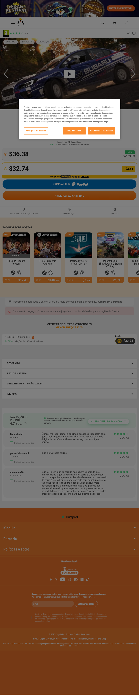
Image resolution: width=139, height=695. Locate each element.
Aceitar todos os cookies (101, 131)
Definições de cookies (36, 131)
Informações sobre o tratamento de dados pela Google (85, 121)
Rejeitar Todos (74, 131)
